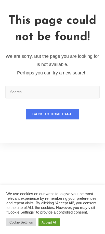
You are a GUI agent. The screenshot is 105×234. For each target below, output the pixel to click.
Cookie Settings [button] (21, 222)
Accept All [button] (49, 222)
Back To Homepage (52, 114)
